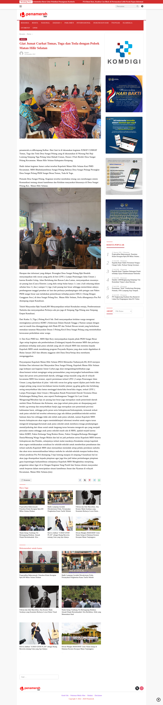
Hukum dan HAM (100, 23)
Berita (35, 23)
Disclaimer (98, 695)
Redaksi (26, 52)
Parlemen (69, 23)
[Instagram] (142, 688)
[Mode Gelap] (142, 6)
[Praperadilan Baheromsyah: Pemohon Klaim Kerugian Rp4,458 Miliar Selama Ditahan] (32, 497)
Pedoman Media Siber (78, 695)
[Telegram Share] (94, 480)
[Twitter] (137, 688)
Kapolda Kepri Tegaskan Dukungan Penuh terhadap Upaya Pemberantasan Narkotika (126, 272)
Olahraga (127, 23)
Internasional (84, 23)
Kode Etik (65, 695)
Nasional (45, 23)
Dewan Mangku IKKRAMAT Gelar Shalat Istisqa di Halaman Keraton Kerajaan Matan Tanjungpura (88, 535)
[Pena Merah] (33, 14)
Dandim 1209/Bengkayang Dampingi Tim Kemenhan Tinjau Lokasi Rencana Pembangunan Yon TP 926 (126, 281)
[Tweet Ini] (85, 480)
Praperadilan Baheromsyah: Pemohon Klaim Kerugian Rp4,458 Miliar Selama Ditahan (31, 509)
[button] (137, 6)
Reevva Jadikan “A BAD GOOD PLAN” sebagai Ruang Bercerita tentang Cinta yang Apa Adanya (58, 535)
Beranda (25, 23)
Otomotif (25, 28)
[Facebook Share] (80, 480)
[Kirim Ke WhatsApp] (99, 480)
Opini (35, 28)
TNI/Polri (115, 23)
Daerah (56, 23)
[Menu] (21, 6)
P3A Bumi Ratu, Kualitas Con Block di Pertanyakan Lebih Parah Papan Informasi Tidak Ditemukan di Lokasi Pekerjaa (95, 2)
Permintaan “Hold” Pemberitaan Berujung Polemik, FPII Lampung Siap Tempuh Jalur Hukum (126, 289)
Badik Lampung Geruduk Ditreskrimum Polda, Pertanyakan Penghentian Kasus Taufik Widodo (59, 509)
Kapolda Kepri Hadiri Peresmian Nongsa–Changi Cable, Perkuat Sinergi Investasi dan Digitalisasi (126, 264)
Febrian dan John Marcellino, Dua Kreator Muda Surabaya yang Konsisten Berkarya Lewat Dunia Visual (87, 509)
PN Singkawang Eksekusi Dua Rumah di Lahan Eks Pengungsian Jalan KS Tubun (125, 298)
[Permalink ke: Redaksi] (21, 53)
